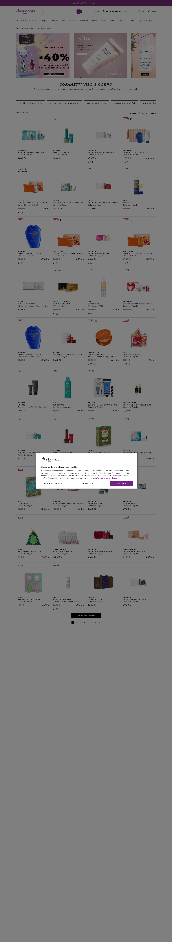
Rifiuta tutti (87, 484)
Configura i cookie (53, 484)
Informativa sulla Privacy (106, 478)
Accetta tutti (121, 484)
